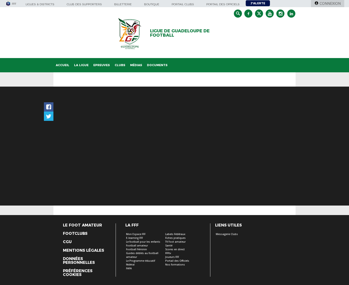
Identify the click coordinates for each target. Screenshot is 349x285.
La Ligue (81, 65)
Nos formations (175, 264)
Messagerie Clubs (227, 234)
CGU (67, 242)
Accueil (62, 65)
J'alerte (257, 3)
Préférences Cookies (77, 273)
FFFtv (168, 253)
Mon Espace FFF (136, 234)
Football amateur (137, 245)
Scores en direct (175, 249)
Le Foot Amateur (82, 225)
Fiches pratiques (175, 238)
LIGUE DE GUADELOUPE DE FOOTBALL (180, 33)
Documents (157, 65)
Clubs (120, 65)
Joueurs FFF (172, 257)
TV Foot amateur (175, 241)
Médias (136, 65)
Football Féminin (136, 249)
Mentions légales (83, 250)
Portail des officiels (223, 4)
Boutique (151, 4)
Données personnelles (79, 261)
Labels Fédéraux (175, 234)
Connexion (330, 3)
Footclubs (75, 234)
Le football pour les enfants (143, 241)
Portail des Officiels (177, 260)
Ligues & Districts (40, 4)
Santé (168, 245)
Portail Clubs (183, 4)
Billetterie (123, 4)
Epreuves (101, 65)
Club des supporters (84, 4)
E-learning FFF (134, 238)
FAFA (129, 268)
